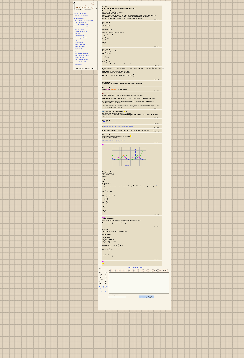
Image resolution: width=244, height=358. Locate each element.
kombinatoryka (79, 57)
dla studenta (78, 64)
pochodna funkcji (80, 46)
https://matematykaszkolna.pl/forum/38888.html (118, 126)
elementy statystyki (80, 62)
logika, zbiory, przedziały (82, 22)
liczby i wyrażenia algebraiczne (84, 20)
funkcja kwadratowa (81, 31)
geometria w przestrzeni (82, 55)
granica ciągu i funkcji (81, 44)
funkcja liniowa (79, 29)
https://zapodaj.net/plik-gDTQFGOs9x (113, 140)
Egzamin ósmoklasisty (81, 15)
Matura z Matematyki (80, 13)
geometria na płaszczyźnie (83, 51)
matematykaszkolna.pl (85, 7)
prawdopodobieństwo (81, 59)
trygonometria (79, 48)
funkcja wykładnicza (81, 38)
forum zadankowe (79, 18)
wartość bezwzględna (81, 24)
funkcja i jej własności (81, 27)
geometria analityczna (81, 53)
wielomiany (78, 33)
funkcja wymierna (80, 35)
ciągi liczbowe (79, 42)
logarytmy (78, 40)
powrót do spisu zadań (135, 267)
